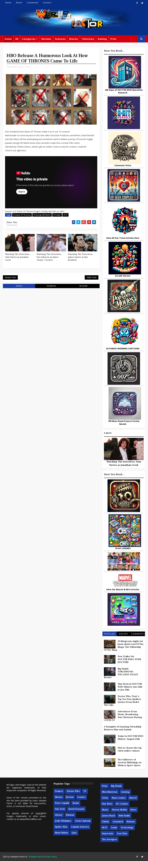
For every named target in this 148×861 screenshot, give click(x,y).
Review (70, 797)
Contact (47, 2)
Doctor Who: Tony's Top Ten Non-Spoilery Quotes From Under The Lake (122, 700)
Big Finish (116, 786)
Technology (127, 827)
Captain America (80, 826)
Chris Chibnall (82, 820)
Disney (58, 814)
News (28, 46)
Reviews (46, 38)
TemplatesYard (35, 856)
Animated (118, 821)
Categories (29, 38)
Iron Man (122, 833)
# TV (65, 215)
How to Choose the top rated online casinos (130, 749)
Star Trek (60, 809)
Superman (107, 833)
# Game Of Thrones (22, 215)
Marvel (133, 797)
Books (76, 803)
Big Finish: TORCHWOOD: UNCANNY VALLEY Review (121, 673)
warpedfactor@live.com (30, 819)
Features (60, 38)
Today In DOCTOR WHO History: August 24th (130, 737)
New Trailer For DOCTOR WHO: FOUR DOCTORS (129, 659)
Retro (133, 809)
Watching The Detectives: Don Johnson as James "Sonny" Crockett (49, 257)
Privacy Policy (50, 856)
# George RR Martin (42, 215)
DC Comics (122, 803)
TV (84, 791)
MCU (104, 827)
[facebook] (137, 3)
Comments (32, 2)
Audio (114, 827)
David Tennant (76, 809)
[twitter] (142, 3)
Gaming (102, 38)
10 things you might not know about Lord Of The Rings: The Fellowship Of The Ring (124, 645)
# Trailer (57, 215)
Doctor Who (43, 46)
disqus (19, 286)
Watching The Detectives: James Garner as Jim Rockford (80, 257)
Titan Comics (119, 797)
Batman (70, 814)
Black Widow (61, 832)
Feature (59, 791)
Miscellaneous (13, 46)
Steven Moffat (119, 809)
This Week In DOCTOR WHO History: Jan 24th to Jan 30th (130, 687)
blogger (83, 286)
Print (113, 38)
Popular (109, 633)
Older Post (92, 277)
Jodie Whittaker (63, 820)
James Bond (108, 815)
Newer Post (10, 277)
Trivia (105, 797)
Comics (81, 797)
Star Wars (107, 803)
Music (105, 809)
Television (88, 38)
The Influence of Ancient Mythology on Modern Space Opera (129, 762)
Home (8, 2)
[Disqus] (51, 327)
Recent (123, 633)
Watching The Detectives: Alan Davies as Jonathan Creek (17, 257)
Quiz (74, 832)
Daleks (105, 821)
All (16, 38)
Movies (73, 38)
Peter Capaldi (62, 803)
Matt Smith (124, 815)
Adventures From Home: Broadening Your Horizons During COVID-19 (123, 716)
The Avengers (109, 839)
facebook (51, 286)
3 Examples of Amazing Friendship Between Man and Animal (122, 728)
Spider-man (61, 826)
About (19, 2)
